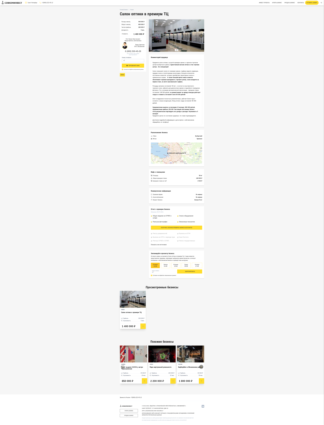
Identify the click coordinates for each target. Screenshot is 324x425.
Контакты (301, 2)
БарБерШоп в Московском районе (190, 367)
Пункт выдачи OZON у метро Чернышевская (132, 368)
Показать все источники (159, 244)
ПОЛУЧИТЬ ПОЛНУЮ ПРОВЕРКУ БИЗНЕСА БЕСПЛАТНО (176, 227)
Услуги (132, 9)
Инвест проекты (264, 2)
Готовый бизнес (124, 9)
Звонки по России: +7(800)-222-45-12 (131, 397)
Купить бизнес (277, 2)
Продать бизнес (289, 2)
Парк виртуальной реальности (160, 367)
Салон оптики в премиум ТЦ (131, 312)
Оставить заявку (311, 2)
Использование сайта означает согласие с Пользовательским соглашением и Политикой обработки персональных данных (168, 414)
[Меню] (321, 2)
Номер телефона (126, 57)
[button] (201, 36)
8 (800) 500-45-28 (133, 51)
